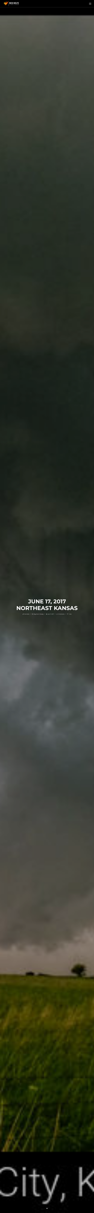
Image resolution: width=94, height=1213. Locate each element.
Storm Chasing (39, 614)
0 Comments (61, 614)
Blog (35, 614)
